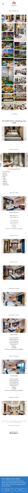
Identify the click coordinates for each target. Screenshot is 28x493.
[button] (2, 3)
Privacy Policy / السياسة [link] (14, 441)
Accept (20, 489)
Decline (7, 489)
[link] (14, 4)
